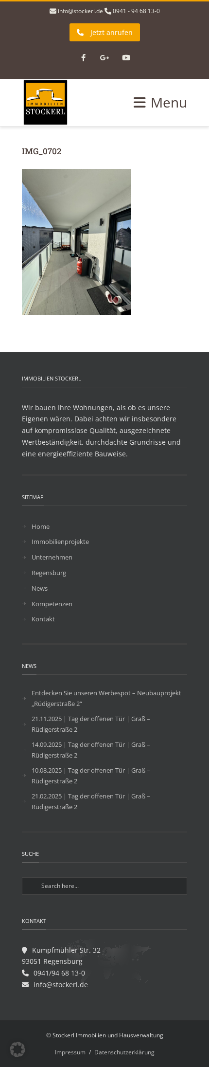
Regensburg (49, 572)
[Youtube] (126, 58)
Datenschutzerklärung (124, 1052)
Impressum (70, 1052)
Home (41, 526)
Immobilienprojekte (60, 541)
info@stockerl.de (80, 11)
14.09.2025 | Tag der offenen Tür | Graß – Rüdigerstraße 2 (91, 750)
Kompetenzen (52, 603)
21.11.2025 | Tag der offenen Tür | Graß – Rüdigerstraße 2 (91, 724)
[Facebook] (83, 58)
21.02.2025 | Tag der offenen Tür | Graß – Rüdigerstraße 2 (91, 801)
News (40, 588)
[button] (17, 1049)
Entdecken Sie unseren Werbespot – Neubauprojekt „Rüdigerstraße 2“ (106, 698)
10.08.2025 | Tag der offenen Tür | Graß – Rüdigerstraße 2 (91, 775)
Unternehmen (52, 557)
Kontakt (43, 619)
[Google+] (104, 58)
